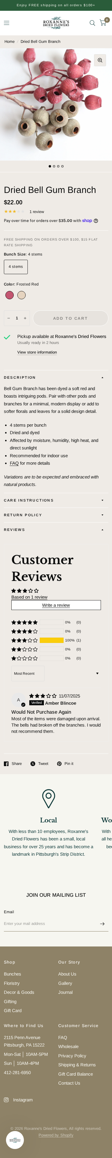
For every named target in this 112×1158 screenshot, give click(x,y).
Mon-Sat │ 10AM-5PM (26, 1054)
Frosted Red (9, 295)
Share (17, 763)
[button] (24, 640)
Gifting (10, 1001)
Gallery (65, 983)
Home (9, 41)
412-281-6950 (17, 1072)
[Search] (92, 23)
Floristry (12, 983)
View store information (37, 352)
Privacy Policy (72, 1055)
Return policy (23, 515)
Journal (65, 992)
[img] (43, 695)
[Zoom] (100, 60)
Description (20, 377)
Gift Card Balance (75, 1074)
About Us (67, 973)
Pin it (69, 763)
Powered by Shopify (56, 1135)
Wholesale (68, 1046)
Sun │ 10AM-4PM (21, 1063)
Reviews (14, 530)
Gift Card (13, 1010)
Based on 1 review (29, 597)
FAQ (14, 463)
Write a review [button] (56, 605)
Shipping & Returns (77, 1064)
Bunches (12, 973)
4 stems (16, 266)
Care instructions (29, 500)
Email (9, 912)
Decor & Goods (19, 992)
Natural (21, 295)
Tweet (43, 763)
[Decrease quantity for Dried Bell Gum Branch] (8, 318)
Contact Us (69, 1082)
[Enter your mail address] (102, 923)
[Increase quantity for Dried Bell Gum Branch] (25, 318)
